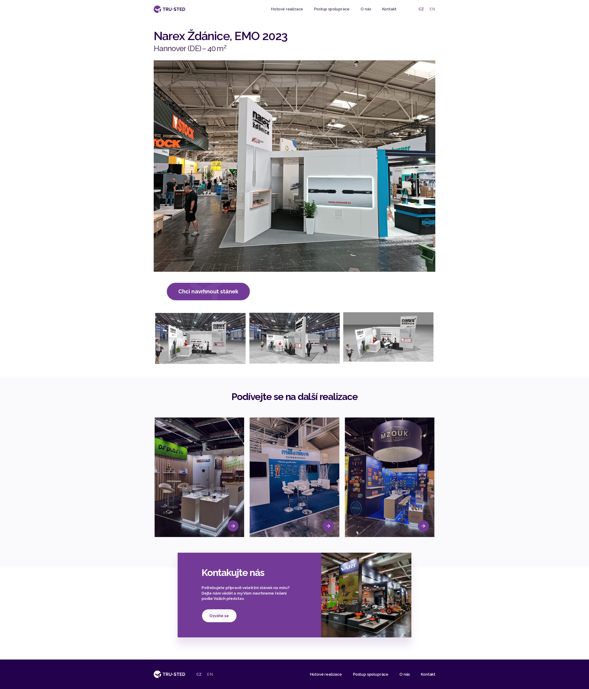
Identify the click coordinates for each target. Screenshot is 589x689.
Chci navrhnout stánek (208, 291)
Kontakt (389, 9)
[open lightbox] (201, 338)
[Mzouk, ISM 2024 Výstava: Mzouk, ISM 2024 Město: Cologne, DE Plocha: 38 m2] (389, 477)
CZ (421, 9)
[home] (169, 9)
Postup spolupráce (331, 9)
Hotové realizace (287, 9)
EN (432, 9)
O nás (366, 9)
